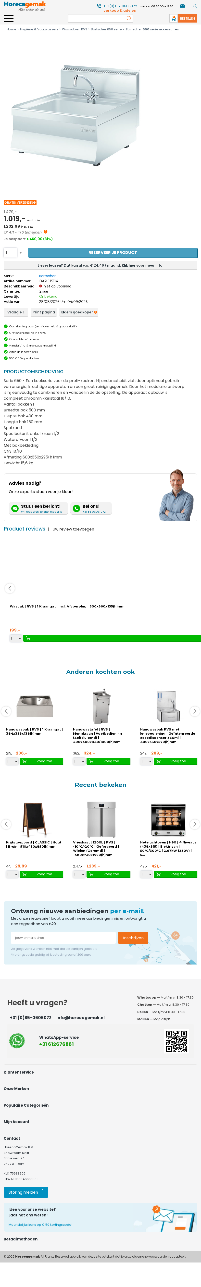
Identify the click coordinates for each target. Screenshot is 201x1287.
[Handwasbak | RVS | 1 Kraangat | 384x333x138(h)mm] (34, 706)
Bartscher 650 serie (106, 29)
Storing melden (26, 1191)
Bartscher (47, 275)
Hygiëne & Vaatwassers (39, 29)
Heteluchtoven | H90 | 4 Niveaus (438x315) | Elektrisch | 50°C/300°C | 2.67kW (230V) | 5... (168, 849)
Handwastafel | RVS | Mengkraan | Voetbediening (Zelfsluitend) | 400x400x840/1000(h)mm (97, 736)
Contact (12, 1138)
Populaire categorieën (26, 1105)
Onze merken (16, 1088)
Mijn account (16, 1121)
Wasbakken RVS (74, 29)
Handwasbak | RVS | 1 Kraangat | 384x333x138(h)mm (34, 731)
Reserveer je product (112, 252)
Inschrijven (133, 938)
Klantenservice (19, 1072)
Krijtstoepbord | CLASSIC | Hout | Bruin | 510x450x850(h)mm (33, 844)
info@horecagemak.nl (80, 1018)
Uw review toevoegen (73, 529)
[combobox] (10, 253)
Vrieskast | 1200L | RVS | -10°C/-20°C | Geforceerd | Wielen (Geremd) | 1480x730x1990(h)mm (96, 849)
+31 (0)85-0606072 (30, 1018)
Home (11, 29)
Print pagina (44, 312)
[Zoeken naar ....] (128, 18)
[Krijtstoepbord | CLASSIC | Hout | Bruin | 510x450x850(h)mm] (34, 819)
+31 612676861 (56, 1044)
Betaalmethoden (21, 1239)
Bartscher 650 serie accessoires (152, 29)
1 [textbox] (6, 253)
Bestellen (187, 18)
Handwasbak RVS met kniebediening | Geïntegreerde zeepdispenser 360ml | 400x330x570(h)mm (167, 736)
